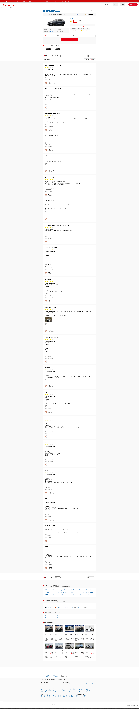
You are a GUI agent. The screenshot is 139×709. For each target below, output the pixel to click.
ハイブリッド (71, 589)
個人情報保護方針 (53, 704)
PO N (49, 218)
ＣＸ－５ (69, 688)
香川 (66, 695)
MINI (45, 688)
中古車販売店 (23, 1)
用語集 (84, 697)
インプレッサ (75, 687)
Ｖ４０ (46, 617)
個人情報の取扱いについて (63, 704)
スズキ (42, 687)
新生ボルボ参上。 (51, 567)
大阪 (58, 697)
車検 (42, 1)
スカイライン (75, 690)
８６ (62, 691)
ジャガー (53, 689)
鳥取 (60, 697)
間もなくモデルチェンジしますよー (53, 65)
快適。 (46, 392)
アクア (69, 683)
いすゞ (46, 683)
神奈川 (50, 696)
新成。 (46, 498)
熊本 (69, 697)
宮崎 (71, 695)
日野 (45, 687)
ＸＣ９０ (83, 615)
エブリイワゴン (81, 689)
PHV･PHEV (46, 594)
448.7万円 (51, 31)
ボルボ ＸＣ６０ (51, 272)
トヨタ (42, 683)
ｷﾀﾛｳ (48, 241)
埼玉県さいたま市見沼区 (51, 83)
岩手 (41, 697)
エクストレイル (64, 690)
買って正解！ (48, 279)
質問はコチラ (74, 704)
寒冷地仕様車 (47, 592)
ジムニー (63, 687)
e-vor (49, 300)
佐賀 (69, 695)
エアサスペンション (81, 592)
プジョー (53, 690)
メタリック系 (88, 607)
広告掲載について (89, 704)
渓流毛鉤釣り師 (50, 361)
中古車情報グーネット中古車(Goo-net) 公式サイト (133, 705)
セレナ (63, 689)
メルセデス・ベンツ (48, 689)
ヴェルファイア (64, 688)
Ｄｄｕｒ (49, 540)
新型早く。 (47, 546)
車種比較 (77, 696)
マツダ (42, 691)
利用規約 (58, 704)
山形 (45, 696)
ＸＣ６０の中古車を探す (70, 35)
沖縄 (71, 697)
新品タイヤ (51, 1)
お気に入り (115, 4)
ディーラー (54, 594)
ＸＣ (46, 442)
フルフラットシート (89, 589)
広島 (64, 696)
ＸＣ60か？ (47, 367)
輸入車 (18, 1)
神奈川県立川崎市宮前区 (51, 386)
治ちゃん (49, 330)
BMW (45, 691)
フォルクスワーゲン (48, 690)
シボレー (53, 683)
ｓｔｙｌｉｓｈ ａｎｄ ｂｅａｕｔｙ (54, 113)
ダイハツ (42, 688)
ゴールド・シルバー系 (69, 607)
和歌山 (61, 696)
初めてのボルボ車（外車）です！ (52, 135)
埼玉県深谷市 (50, 273)
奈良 (60, 695)
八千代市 (49, 541)
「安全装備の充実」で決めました (52, 337)
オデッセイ (69, 687)
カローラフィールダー (82, 687)
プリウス (63, 683)
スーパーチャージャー (73, 592)
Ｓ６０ (46, 615)
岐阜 (55, 695)
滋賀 (58, 695)
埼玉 (47, 697)
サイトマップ (81, 704)
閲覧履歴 (122, 4)
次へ (92, 55)
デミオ (74, 683)
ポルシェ (53, 687)
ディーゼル (54, 589)
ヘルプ (110, 4)
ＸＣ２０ (49, 411)
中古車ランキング (78, 697)
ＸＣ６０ (83, 617)
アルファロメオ (54, 691)
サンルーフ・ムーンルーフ (65, 590)
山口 (64, 697)
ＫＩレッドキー (50, 149)
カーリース (34, 1)
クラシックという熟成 (50, 525)
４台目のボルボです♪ (49, 156)
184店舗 (64, 31)
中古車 (44, 10)
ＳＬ (87, 691)
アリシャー (50, 129)
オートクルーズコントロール (90, 595)
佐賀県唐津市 (50, 171)
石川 (53, 695)
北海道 (42, 695)
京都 (58, 696)
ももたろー (50, 82)
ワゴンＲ (80, 683)
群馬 (47, 696)
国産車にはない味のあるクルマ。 (52, 307)
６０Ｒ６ (47, 418)
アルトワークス (81, 688)
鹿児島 (72, 696)
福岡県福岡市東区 (50, 150)
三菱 (41, 690)
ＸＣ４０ (58, 615)
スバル (42, 689)
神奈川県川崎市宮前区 (51, 412)
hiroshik (49, 194)
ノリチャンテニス (51, 170)
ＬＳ (87, 688)
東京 (50, 695)
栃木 (47, 695)
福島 (45, 697)
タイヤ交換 (46, 1)
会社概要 (49, 704)
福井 (53, 696)
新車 (27, 1)
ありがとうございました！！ (51, 177)
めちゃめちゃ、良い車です (51, 247)
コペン (69, 691)
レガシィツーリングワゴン (90, 689)
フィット (74, 691)
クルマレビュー (85, 695)
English (106, 4)
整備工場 (39, 1)
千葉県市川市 (50, 301)
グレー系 (77, 607)
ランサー (96, 683)
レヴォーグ (75, 689)
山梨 (53, 697)
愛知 (55, 697)
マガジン (84, 696)
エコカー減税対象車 (72, 594)
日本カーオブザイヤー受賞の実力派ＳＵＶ (54, 88)
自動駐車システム (64, 592)
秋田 (45, 695)
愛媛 (66, 696)
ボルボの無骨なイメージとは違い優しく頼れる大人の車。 (58, 225)
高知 (66, 697)
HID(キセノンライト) (89, 592)
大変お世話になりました (50, 200)
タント (74, 688)
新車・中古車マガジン (68, 1)
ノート (80, 690)
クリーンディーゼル (56, 592)
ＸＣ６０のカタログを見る (87, 35)
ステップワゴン (70, 690)
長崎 (69, 696)
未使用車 (46, 589)
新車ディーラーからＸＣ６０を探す (53, 35)
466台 (63, 29)
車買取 (30, 1)
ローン (60, 1)
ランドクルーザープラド (89, 683)
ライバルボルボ (50, 492)
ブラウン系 (58, 607)
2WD (62, 594)
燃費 (77, 695)
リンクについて (69, 704)
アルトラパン (88, 690)
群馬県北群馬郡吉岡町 (51, 331)
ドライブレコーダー (81, 594)
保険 (63, 1)
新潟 (50, 697)
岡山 (64, 695)
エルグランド (70, 689)
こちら (73, 42)
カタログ (56, 1)
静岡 (55, 696)
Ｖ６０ (71, 615)
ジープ (53, 688)
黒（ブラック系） (49, 607)
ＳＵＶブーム (50, 519)
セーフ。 (49, 385)
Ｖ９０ (58, 617)
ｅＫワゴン (88, 687)
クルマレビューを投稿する (69, 39)
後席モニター (80, 589)
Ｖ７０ (71, 617)
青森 (41, 696)
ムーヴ (80, 691)
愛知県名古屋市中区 (51, 130)
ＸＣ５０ (47, 470)
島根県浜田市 (50, 195)
